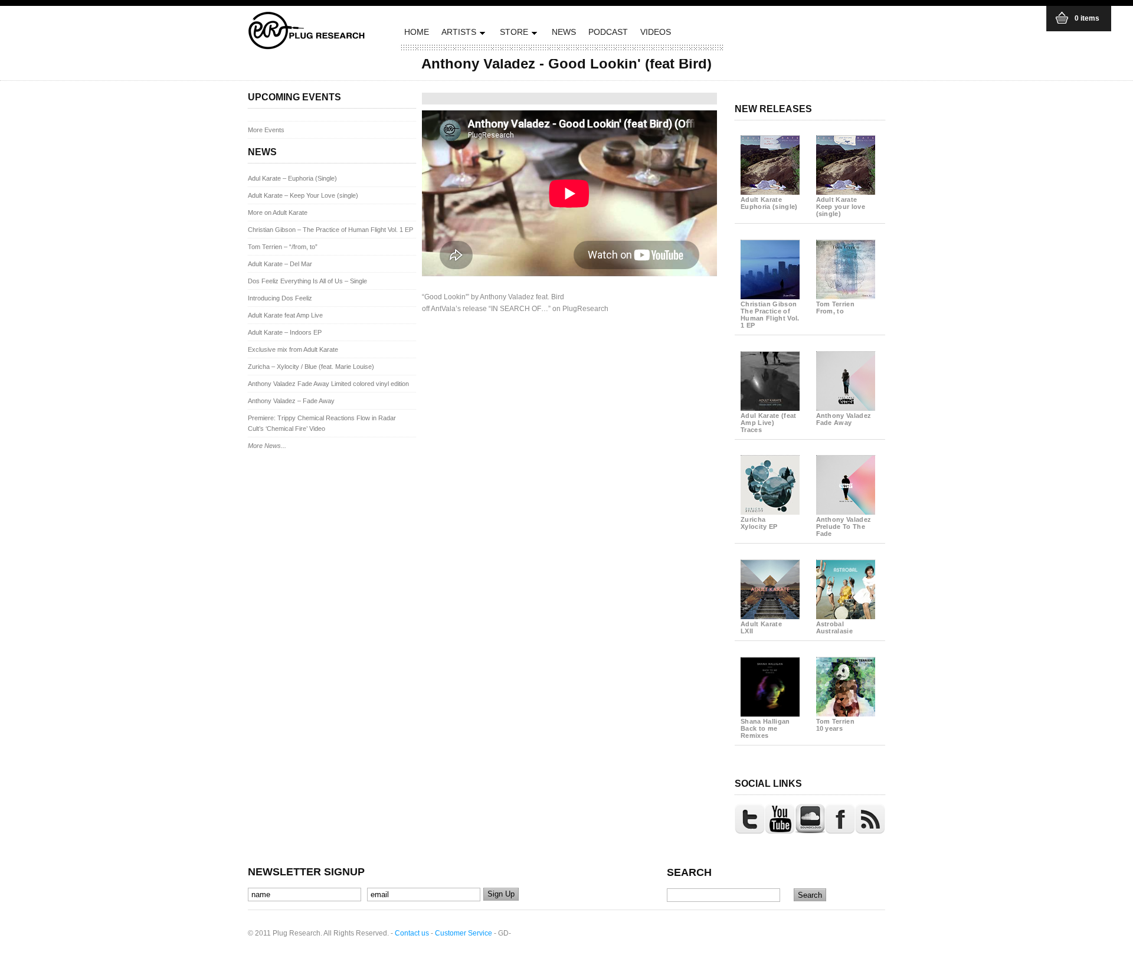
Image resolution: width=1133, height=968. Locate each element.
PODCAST (608, 32)
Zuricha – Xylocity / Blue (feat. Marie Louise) (311, 366)
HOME (416, 32)
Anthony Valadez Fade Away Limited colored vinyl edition (328, 383)
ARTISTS (457, 34)
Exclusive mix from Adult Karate (293, 349)
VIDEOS (655, 32)
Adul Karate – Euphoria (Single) (292, 178)
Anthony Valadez (844, 419)
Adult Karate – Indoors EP (285, 332)
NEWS (564, 32)
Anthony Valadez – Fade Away (291, 400)
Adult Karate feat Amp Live (285, 315)
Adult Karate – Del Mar (280, 263)
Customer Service (463, 933)
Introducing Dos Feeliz (280, 298)
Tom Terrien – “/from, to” (282, 246)
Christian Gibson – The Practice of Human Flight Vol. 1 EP (330, 229)
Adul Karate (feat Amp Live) (769, 422)
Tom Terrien (835, 307)
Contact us (412, 933)
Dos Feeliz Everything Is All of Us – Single (307, 280)
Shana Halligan (765, 728)
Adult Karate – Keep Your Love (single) (303, 195)
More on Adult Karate (277, 212)
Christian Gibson (770, 314)
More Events (266, 129)
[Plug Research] (307, 45)
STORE (512, 34)
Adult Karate (769, 203)
